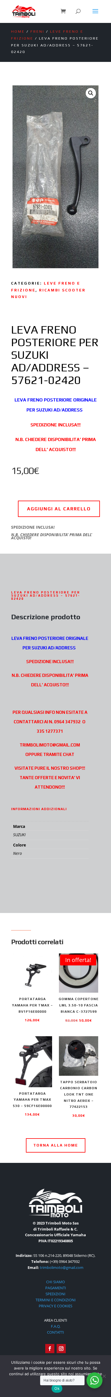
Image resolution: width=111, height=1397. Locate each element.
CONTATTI (55, 1332)
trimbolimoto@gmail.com (61, 1267)
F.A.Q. (55, 1326)
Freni (37, 31)
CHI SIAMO (55, 1281)
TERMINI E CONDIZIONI (56, 1299)
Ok (56, 1388)
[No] (104, 1376)
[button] (91, 93)
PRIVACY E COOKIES (55, 1305)
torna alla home (55, 1145)
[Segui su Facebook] (49, 1348)
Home (18, 31)
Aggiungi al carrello (59, 509)
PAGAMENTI (55, 1287)
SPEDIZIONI (55, 1293)
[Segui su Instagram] (61, 1348)
